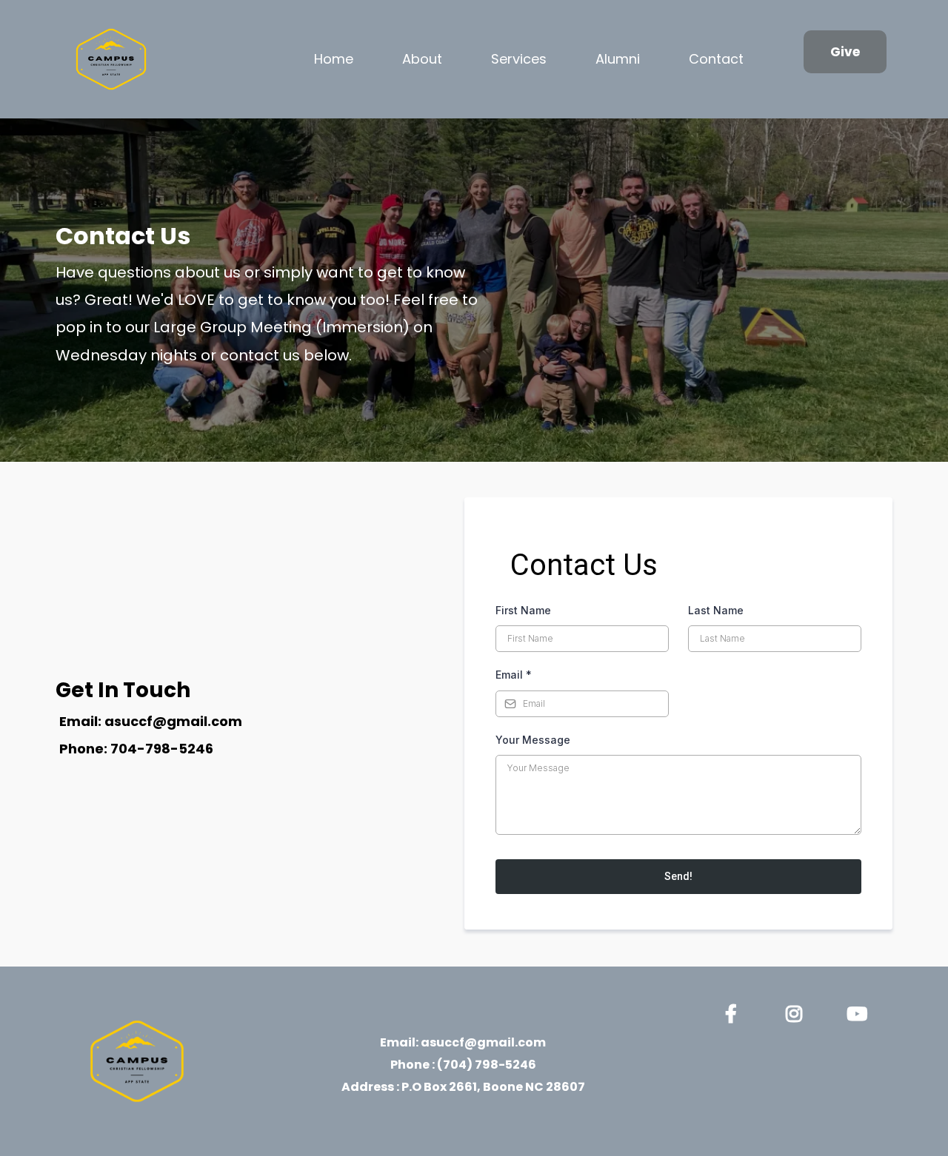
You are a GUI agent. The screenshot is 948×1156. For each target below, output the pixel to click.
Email (513, 674)
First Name (523, 610)
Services (519, 59)
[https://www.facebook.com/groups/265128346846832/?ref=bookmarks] (735, 1011)
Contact (716, 59)
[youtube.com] (860, 1011)
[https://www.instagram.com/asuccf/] (797, 1011)
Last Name (716, 610)
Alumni (617, 59)
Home (333, 59)
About (422, 59)
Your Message (532, 739)
